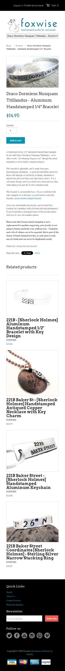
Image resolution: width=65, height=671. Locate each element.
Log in (17, 5)
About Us (10, 596)
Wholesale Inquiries (14, 604)
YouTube (24, 635)
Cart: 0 (55, 5)
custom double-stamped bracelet (27, 198)
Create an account (33, 5)
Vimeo (47, 635)
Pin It (37, 252)
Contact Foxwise (13, 600)
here (33, 191)
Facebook (17, 635)
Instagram (32, 635)
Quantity (10, 125)
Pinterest (39, 635)
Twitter (9, 635)
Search (9, 592)
